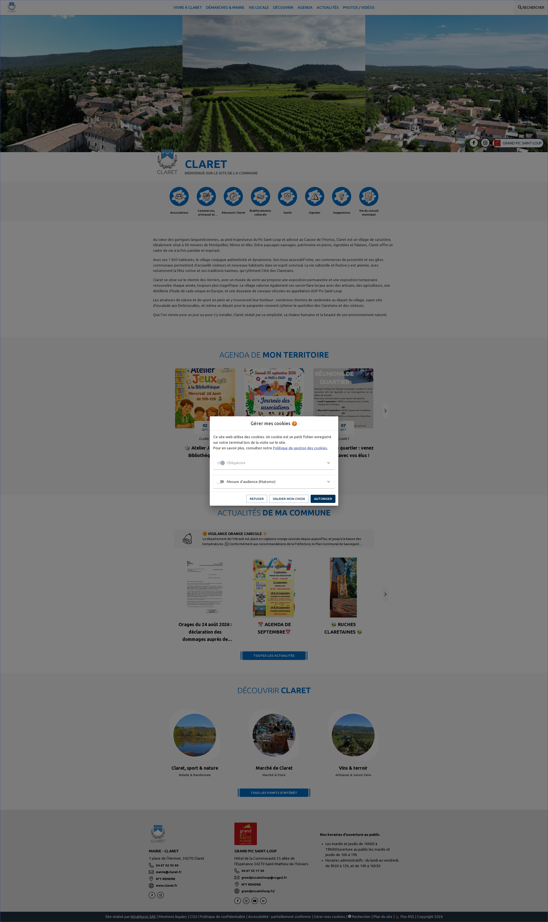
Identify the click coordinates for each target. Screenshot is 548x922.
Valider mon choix (289, 499)
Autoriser (323, 499)
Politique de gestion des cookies (300, 448)
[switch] (218, 482)
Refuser (257, 499)
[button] (274, 462)
